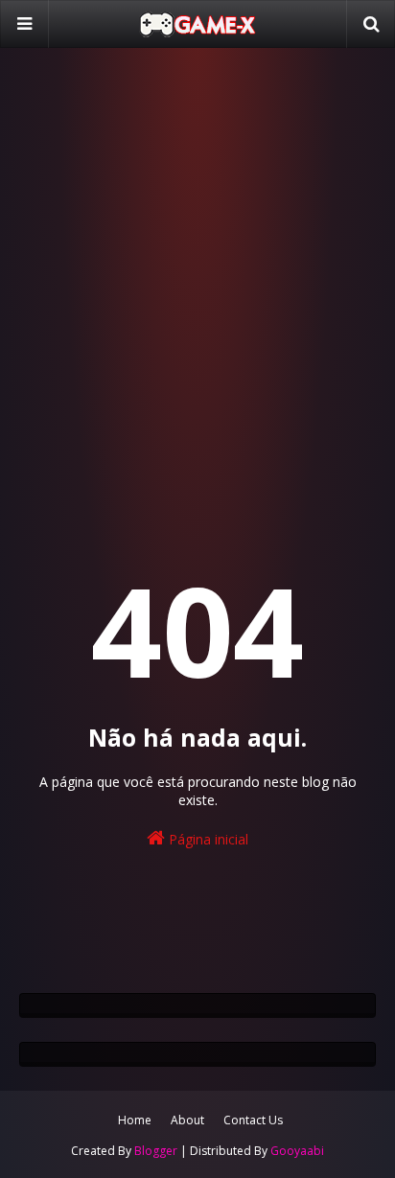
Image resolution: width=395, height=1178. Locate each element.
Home (134, 1120)
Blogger (155, 1151)
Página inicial (206, 839)
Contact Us (253, 1120)
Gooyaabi (297, 1151)
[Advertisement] (197, 274)
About (187, 1120)
